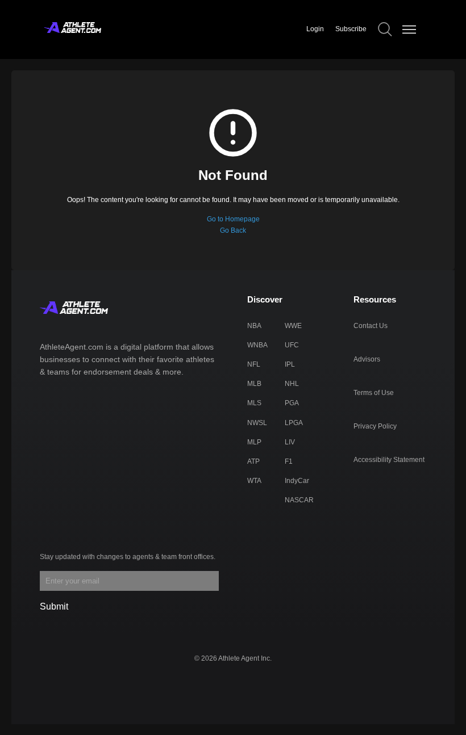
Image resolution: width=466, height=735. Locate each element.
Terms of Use (373, 393)
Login (315, 29)
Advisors (366, 359)
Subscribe (351, 29)
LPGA (294, 423)
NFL (253, 364)
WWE (293, 326)
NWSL (257, 423)
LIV (290, 442)
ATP (253, 461)
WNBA (257, 345)
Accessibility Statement (389, 460)
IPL (290, 364)
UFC (292, 345)
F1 (289, 461)
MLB (254, 384)
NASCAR (299, 500)
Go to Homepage (233, 219)
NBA (254, 326)
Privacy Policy (375, 426)
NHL (292, 384)
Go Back (233, 230)
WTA (254, 481)
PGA (292, 403)
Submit (54, 606)
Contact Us (370, 326)
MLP (254, 442)
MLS (254, 403)
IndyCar (297, 481)
